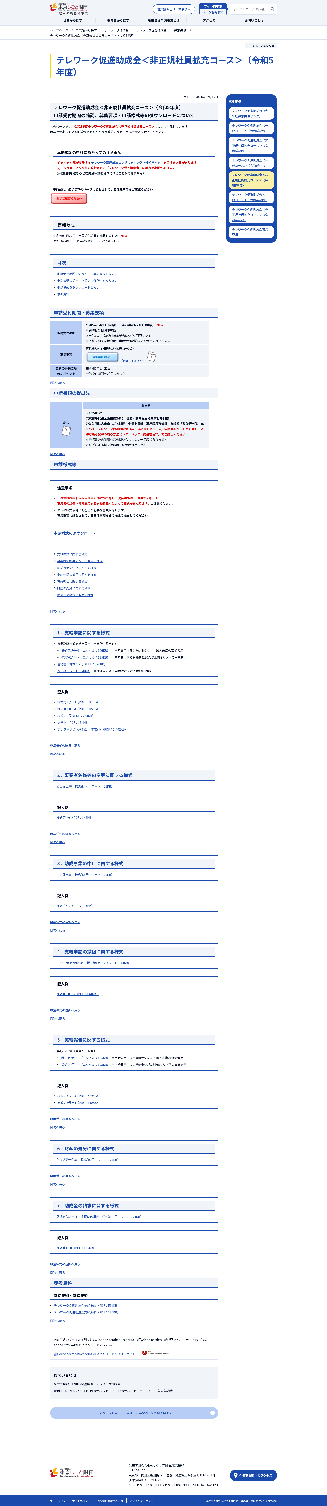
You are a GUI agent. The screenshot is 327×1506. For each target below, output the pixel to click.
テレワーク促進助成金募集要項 (250, 232)
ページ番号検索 (213, 12)
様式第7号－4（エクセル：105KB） (84, 1064)
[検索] (272, 9)
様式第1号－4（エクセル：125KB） (84, 657)
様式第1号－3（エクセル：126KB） (84, 650)
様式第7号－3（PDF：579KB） (78, 1095)
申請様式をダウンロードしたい (78, 287)
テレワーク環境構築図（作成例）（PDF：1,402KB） (92, 729)
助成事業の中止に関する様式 (77, 567)
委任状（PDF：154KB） (73, 722)
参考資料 (63, 294)
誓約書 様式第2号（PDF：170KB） (82, 664)
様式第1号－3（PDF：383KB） (78, 702)
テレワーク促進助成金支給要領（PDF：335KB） (87, 1312)
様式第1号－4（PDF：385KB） (78, 709)
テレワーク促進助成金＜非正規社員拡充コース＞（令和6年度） (250, 145)
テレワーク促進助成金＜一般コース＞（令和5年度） (250, 163)
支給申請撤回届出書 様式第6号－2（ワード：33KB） (94, 962)
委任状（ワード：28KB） (73, 671)
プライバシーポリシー (143, 1501)
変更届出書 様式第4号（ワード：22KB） (85, 786)
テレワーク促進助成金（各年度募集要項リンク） (250, 113)
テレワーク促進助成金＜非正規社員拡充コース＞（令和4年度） (250, 214)
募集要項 (180, 30)
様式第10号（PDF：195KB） (76, 1247)
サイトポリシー (81, 1501)
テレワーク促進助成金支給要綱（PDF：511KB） (87, 1305)
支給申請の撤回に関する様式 (77, 574)
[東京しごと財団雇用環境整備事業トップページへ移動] (69, 9)
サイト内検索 (213, 6)
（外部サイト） (127, 162)
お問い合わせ (254, 20)
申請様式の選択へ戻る (65, 745)
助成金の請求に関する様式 (75, 595)
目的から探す (73, 20)
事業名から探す (118, 20)
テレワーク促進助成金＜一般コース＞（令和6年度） (250, 128)
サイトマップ (58, 1501)
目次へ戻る (57, 382)
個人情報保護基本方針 (110, 1501)
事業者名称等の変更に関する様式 (80, 561)
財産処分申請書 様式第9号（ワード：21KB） (88, 1159)
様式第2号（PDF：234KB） (76, 715)
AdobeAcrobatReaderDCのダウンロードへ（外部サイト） (99, 1353)
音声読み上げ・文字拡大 (174, 9)
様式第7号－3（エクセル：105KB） (84, 1057)
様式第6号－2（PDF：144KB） (78, 994)
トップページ (59, 30)
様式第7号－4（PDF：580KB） (78, 1102)
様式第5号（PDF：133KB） (75, 905)
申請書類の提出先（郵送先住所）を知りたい (87, 280)
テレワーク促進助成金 (151, 30)
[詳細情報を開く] (134, 1413)
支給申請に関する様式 (72, 554)
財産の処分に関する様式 (73, 588)
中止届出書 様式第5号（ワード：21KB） (85, 874)
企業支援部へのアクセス (255, 1475)
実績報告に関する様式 (72, 581)
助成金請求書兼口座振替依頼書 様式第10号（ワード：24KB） (100, 1216)
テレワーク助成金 (116, 30)
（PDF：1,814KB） (133, 360)
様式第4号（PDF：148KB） (75, 817)
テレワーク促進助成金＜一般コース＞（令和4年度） (250, 197)
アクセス (209, 20)
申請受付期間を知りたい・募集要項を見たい (87, 273)
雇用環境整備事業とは (164, 20)
